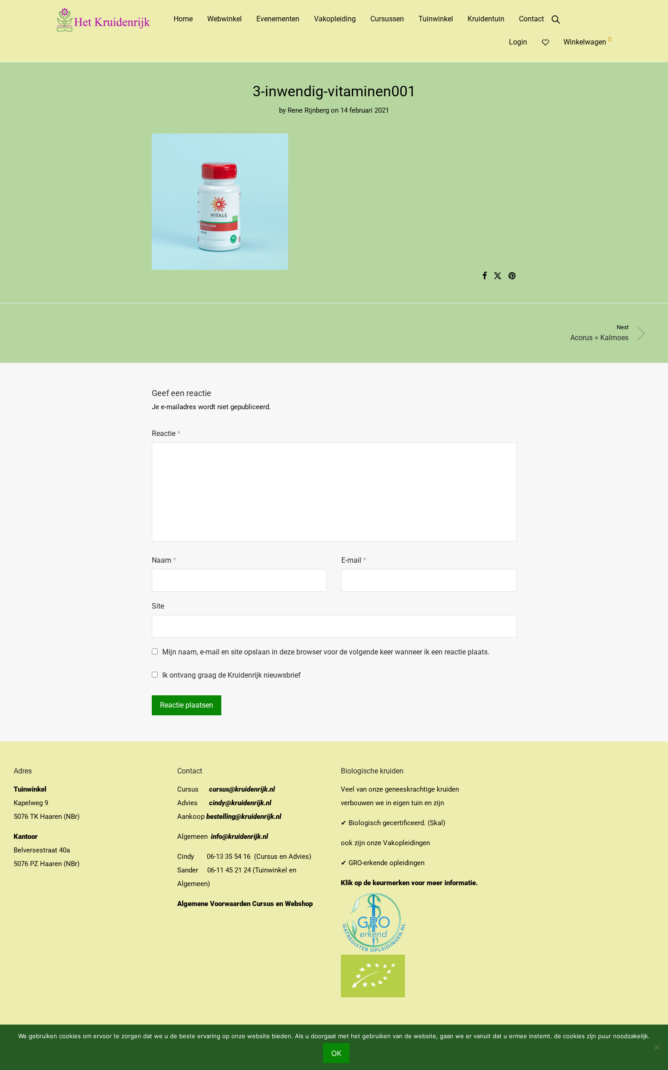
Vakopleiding (335, 19)
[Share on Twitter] (498, 276)
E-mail (353, 560)
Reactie (166, 433)
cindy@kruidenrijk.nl (240, 803)
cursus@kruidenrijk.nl (242, 789)
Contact (531, 19)
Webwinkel (224, 19)
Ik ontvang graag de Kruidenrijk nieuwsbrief (230, 675)
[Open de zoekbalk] (555, 19)
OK (336, 1053)
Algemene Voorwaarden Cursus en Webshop (245, 904)
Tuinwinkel (436, 19)
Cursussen (387, 19)
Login (518, 42)
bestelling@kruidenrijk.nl (243, 816)
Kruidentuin (486, 19)
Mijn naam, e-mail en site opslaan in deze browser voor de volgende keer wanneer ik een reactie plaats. (325, 652)
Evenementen (277, 19)
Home (183, 19)
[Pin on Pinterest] (512, 276)
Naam (164, 560)
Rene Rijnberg (308, 110)
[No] (656, 1047)
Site (158, 606)
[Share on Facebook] (484, 276)
